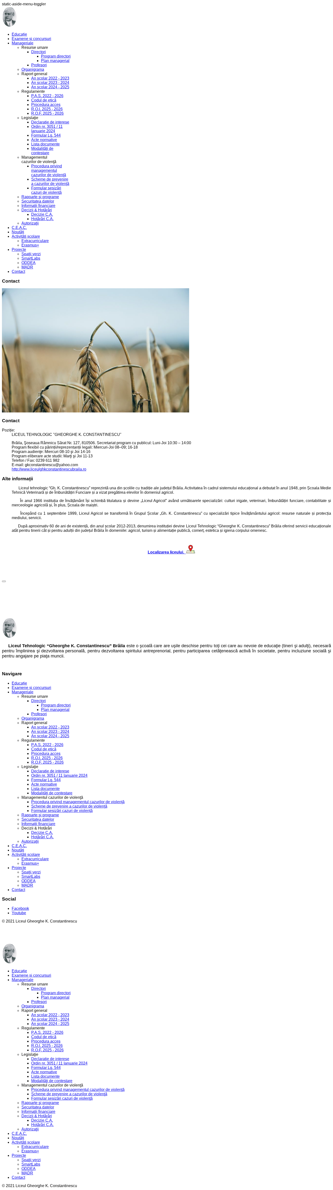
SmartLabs (30, 258)
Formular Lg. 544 (46, 135)
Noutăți (18, 232)
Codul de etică (43, 100)
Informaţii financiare (38, 206)
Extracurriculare (35, 241)
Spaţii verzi (31, 254)
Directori (38, 52)
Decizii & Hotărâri (36, 210)
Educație (19, 34)
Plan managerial (55, 61)
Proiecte (19, 249)
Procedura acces (45, 105)
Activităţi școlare (26, 236)
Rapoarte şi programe (40, 197)
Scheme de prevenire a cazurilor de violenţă (50, 181)
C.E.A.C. (19, 228)
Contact (18, 271)
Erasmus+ (30, 245)
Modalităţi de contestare (42, 150)
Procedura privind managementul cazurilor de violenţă (48, 170)
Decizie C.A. (42, 214)
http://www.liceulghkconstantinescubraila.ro (49, 469)
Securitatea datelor (37, 201)
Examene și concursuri (31, 39)
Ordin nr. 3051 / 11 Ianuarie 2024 (47, 128)
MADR (27, 267)
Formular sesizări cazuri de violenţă (46, 190)
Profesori (39, 65)
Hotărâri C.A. (42, 219)
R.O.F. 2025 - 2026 (47, 113)
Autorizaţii (30, 223)
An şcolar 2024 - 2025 (50, 87)
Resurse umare (34, 696)
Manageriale (22, 43)
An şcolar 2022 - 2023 (50, 78)
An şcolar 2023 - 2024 (50, 83)
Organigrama (32, 69)
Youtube (19, 913)
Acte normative (44, 140)
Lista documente (45, 144)
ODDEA (28, 263)
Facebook (20, 908)
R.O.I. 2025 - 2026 (47, 109)
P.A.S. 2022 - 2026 (47, 96)
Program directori (56, 56)
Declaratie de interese (50, 122)
